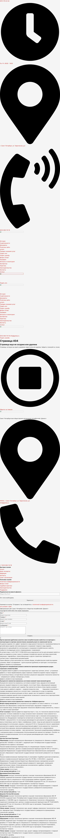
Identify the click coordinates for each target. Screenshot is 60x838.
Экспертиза (3, 263)
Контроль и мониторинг (7, 261)
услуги (2, 249)
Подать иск (3, 253)
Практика (3, 265)
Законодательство (6, 268)
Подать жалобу (5, 255)
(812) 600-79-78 (5, 336)
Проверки (3, 259)
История (2, 241)
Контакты (3, 270)
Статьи (2, 272)
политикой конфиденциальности (43, 604)
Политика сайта (5, 247)
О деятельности (5, 243)
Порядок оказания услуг (7, 251)
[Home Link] (30, 329)
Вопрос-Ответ (4, 257)
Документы (3, 245)
